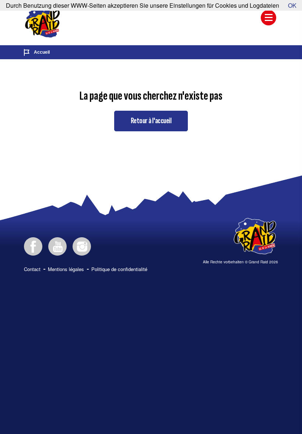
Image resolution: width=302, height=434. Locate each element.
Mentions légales (66, 269)
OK (292, 5)
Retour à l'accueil (151, 121)
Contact (32, 269)
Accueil (42, 52)
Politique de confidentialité (119, 269)
